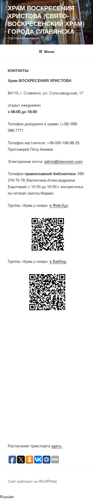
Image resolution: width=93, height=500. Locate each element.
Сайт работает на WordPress (32, 481)
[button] (46, 497)
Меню (49, 51)
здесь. (57, 445)
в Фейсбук (59, 205)
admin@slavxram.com (63, 161)
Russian (7, 496)
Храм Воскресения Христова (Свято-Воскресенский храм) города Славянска (46, 19)
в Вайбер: (58, 261)
